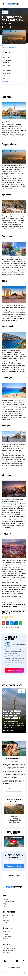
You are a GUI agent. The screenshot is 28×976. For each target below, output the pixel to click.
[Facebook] (5, 961)
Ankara (6, 81)
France (5, 918)
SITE (5, 896)
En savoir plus (12, 47)
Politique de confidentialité (19, 971)
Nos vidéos (6, 906)
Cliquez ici (19, 598)
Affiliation (6, 934)
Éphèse (6, 63)
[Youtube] (17, 961)
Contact (5, 939)
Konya (6, 76)
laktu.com (13, 603)
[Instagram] (11, 961)
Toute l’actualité (8, 950)
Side (5, 68)
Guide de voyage (8, 901)
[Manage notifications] (24, 972)
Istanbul (7, 57)
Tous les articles (8, 915)
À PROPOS (7, 928)
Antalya (7, 73)
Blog (4, 904)
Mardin (6, 79)
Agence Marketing (9, 948)
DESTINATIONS (10, 912)
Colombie (6, 920)
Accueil (5, 899)
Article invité (7, 936)
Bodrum (7, 65)
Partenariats (7, 932)
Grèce (5, 922)
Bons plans (6, 953)
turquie (5, 12)
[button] (3, 623)
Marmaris (7, 71)
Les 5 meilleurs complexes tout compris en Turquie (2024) (12, 714)
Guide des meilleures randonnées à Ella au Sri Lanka (14, 819)
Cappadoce (8, 60)
